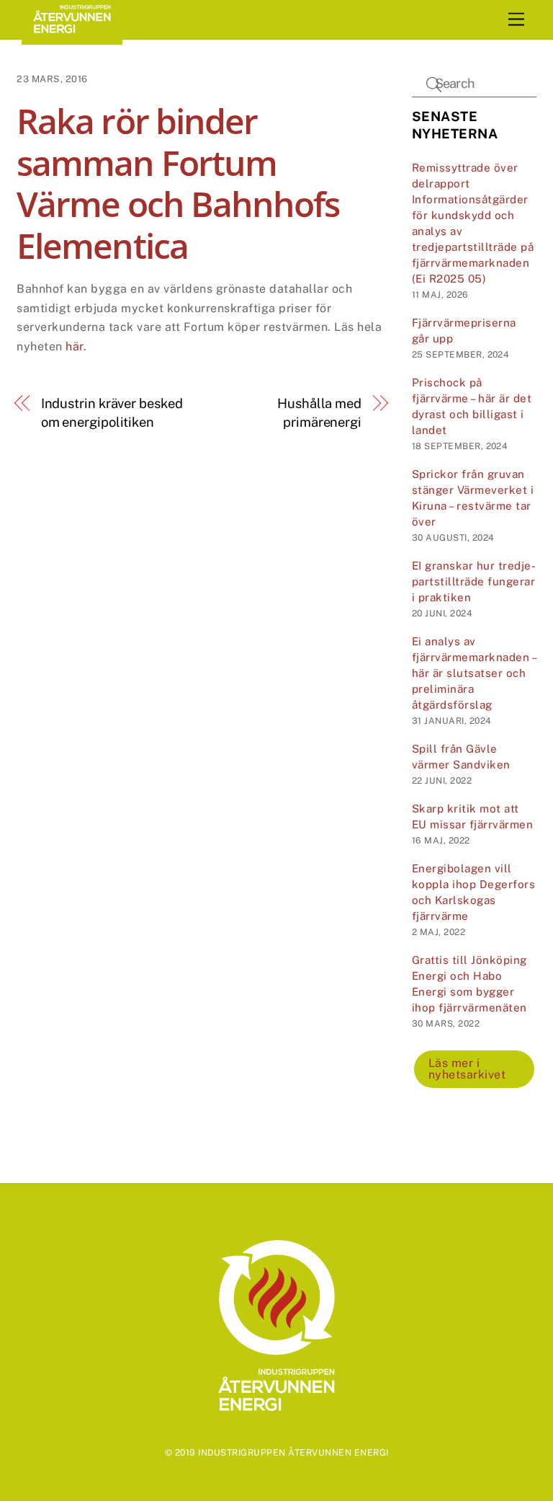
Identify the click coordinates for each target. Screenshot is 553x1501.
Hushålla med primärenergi (319, 413)
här (75, 346)
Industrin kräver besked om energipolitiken (112, 413)
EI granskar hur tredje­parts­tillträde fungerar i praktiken (474, 581)
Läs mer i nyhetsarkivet (467, 1068)
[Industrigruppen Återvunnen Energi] (72, 38)
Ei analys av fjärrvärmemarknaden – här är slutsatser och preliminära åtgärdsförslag (474, 673)
